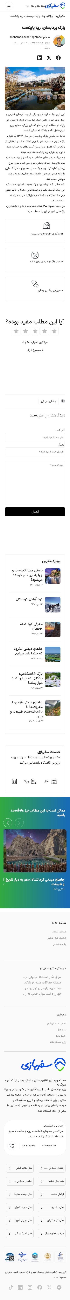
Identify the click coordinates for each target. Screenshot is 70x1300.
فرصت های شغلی (56, 938)
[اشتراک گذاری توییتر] (49, 59)
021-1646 (29, 1146)
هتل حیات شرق (23, 1207)
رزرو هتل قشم (56, 1181)
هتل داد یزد (57, 1207)
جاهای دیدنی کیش (54, 1168)
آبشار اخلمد (57, 1194)
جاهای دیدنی (48, 401)
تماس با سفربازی (56, 1024)
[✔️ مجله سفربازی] (55, 5)
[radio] (54, 331)
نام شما (60, 430)
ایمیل (61, 444)
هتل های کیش (24, 1168)
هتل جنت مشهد (23, 1194)
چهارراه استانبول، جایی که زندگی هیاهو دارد (33, 994)
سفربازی (60, 16)
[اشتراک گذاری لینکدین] (39, 59)
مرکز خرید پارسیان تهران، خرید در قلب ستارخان (30, 988)
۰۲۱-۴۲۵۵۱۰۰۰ (49, 1146)
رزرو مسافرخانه (58, 1042)
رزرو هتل (61, 1030)
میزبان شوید (59, 932)
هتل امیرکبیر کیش (22, 1233)
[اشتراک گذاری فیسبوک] (58, 59)
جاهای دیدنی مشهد (22, 1181)
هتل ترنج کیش (55, 1220)
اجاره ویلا (61, 1036)
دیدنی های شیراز (54, 1233)
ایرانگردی (48, 16)
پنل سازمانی (59, 944)
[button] (7, 822)
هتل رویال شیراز (23, 1220)
